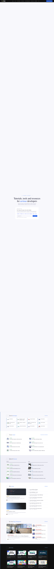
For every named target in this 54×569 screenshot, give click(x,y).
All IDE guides (46, 486)
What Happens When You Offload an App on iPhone (38, 465)
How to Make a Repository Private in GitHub (15, 446)
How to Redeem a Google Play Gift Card (14, 465)
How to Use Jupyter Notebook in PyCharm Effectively (36, 497)
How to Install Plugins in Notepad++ (34, 489)
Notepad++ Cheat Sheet (22, 422)
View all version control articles (44, 434)
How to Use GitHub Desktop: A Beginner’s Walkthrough (38, 450)
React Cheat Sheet (43, 422)
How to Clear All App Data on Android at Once (15, 478)
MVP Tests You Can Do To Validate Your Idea (40, 530)
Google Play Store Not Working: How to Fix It (15, 468)
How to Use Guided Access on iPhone (36, 468)
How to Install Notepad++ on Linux (34, 492)
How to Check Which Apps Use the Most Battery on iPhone (38, 478)
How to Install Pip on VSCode (11, 511)
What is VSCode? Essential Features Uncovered (13, 497)
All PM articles (46, 521)
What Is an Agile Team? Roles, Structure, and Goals (40, 526)
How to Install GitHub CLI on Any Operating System (38, 446)
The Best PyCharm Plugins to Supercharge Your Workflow (36, 500)
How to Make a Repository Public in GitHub (15, 450)
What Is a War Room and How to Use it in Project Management (18, 536)
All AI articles (46, 547)
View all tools (46, 415)
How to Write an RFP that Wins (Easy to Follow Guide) (40, 538)
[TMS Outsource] (3, 1)
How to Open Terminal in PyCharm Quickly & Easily (36, 508)
